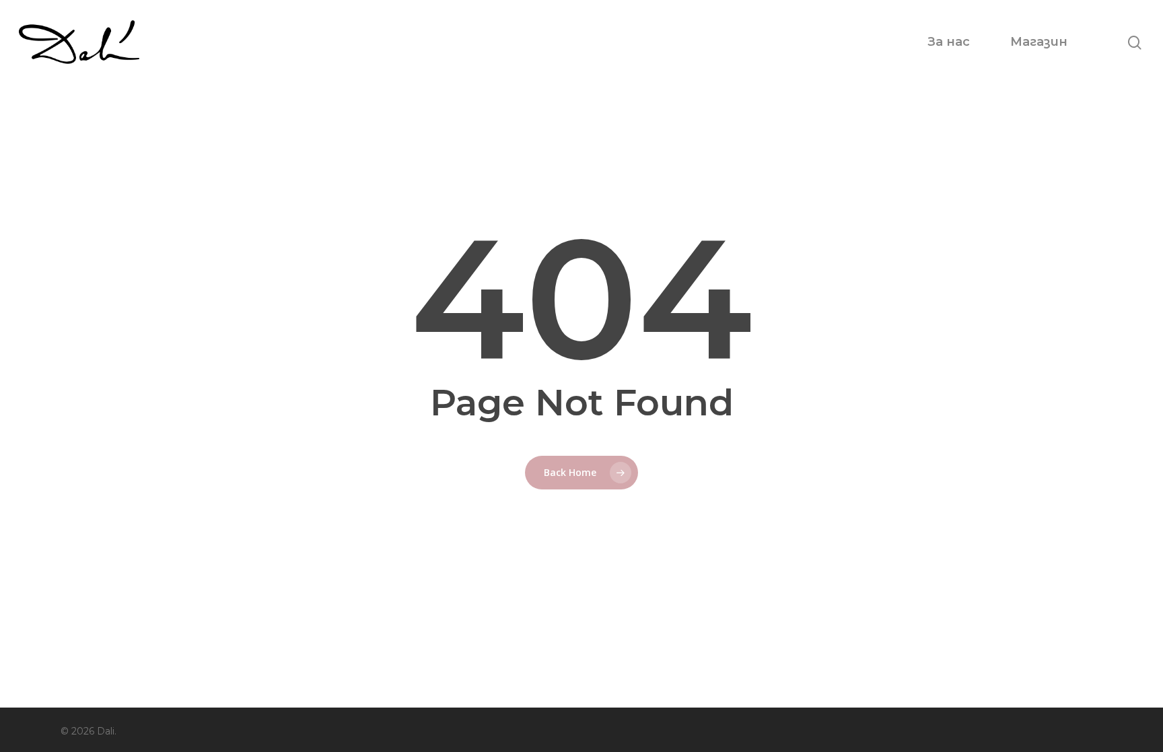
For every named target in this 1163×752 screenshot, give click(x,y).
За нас (948, 42)
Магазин (1038, 42)
